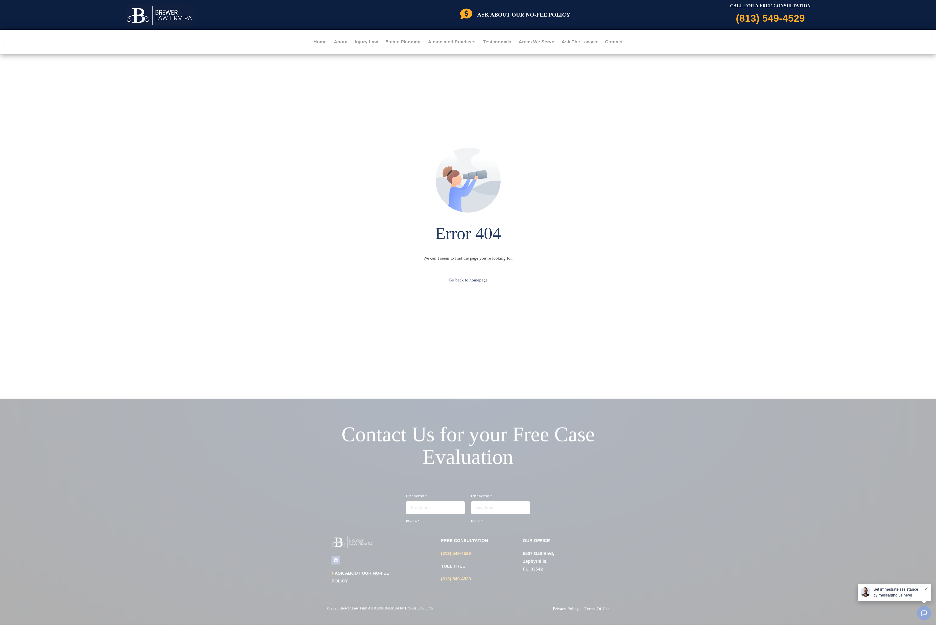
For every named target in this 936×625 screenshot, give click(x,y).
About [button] (341, 41)
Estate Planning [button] (403, 41)
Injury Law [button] (366, 41)
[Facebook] (336, 560)
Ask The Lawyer (580, 41)
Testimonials (497, 41)
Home (320, 41)
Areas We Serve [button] (536, 41)
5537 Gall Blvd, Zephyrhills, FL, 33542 (538, 561)
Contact (614, 41)
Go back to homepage (468, 280)
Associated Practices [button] (452, 41)
